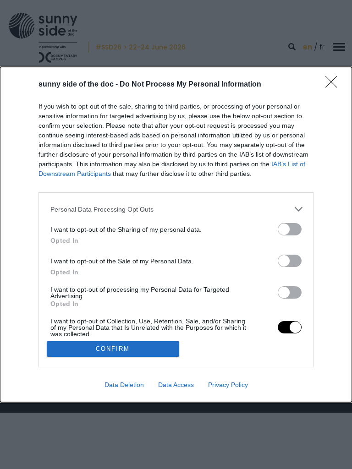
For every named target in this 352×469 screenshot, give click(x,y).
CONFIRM (113, 348)
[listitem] (176, 209)
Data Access (176, 384)
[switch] (290, 229)
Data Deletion (124, 384)
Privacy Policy (228, 384)
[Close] (334, 84)
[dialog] (176, 234)
